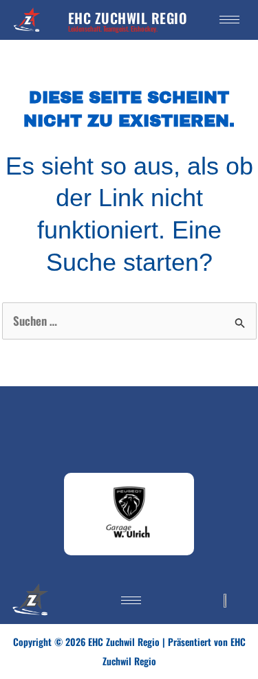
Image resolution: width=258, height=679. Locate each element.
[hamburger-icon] (229, 19)
